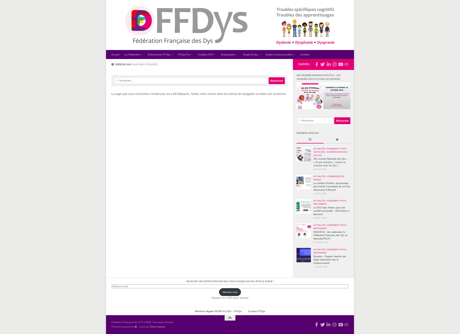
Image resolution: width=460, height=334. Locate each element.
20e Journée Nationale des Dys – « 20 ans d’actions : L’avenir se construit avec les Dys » (330, 162)
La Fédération (132, 54)
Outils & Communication (279, 54)
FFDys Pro (184, 54)
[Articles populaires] (336, 140)
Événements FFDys (159, 54)
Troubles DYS (205, 54)
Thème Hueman (157, 327)
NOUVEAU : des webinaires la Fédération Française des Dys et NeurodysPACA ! (330, 235)
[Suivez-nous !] (322, 64)
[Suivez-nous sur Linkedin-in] (328, 64)
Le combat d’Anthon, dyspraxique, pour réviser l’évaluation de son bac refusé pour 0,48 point (331, 186)
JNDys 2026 (319, 152)
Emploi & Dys (250, 54)
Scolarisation (228, 54)
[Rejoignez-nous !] (316, 64)
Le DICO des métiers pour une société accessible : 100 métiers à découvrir (331, 211)
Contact (304, 54)
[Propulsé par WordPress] (136, 327)
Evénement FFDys (336, 149)
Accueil (115, 54)
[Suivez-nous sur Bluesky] (346, 64)
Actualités (319, 149)
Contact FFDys (256, 311)
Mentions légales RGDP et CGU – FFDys (218, 311)
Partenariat (320, 204)
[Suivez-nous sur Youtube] (340, 64)
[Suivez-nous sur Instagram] (334, 64)
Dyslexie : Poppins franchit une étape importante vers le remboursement (329, 259)
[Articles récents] (309, 140)
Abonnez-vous (230, 292)
